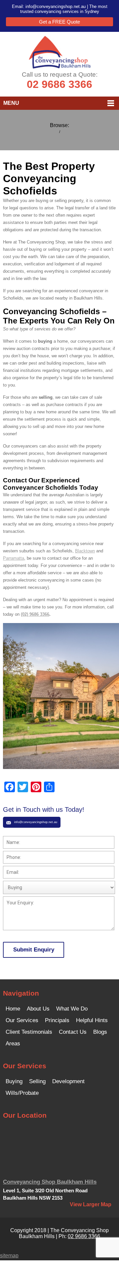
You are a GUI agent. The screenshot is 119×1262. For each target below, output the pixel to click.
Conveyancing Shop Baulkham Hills (50, 1182)
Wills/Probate (22, 1093)
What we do (72, 1009)
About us (38, 1009)
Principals (57, 1020)
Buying (14, 1081)
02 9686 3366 (59, 84)
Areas (13, 1043)
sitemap (9, 1255)
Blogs (100, 1032)
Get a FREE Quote (59, 22)
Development (68, 1081)
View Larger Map (90, 1204)
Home (13, 1009)
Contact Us (73, 1032)
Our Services (22, 1020)
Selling (37, 1081)
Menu (11, 103)
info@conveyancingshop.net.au (55, 6)
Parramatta (13, 558)
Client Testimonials (29, 1032)
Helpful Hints (92, 1020)
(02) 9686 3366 (35, 614)
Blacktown (85, 550)
